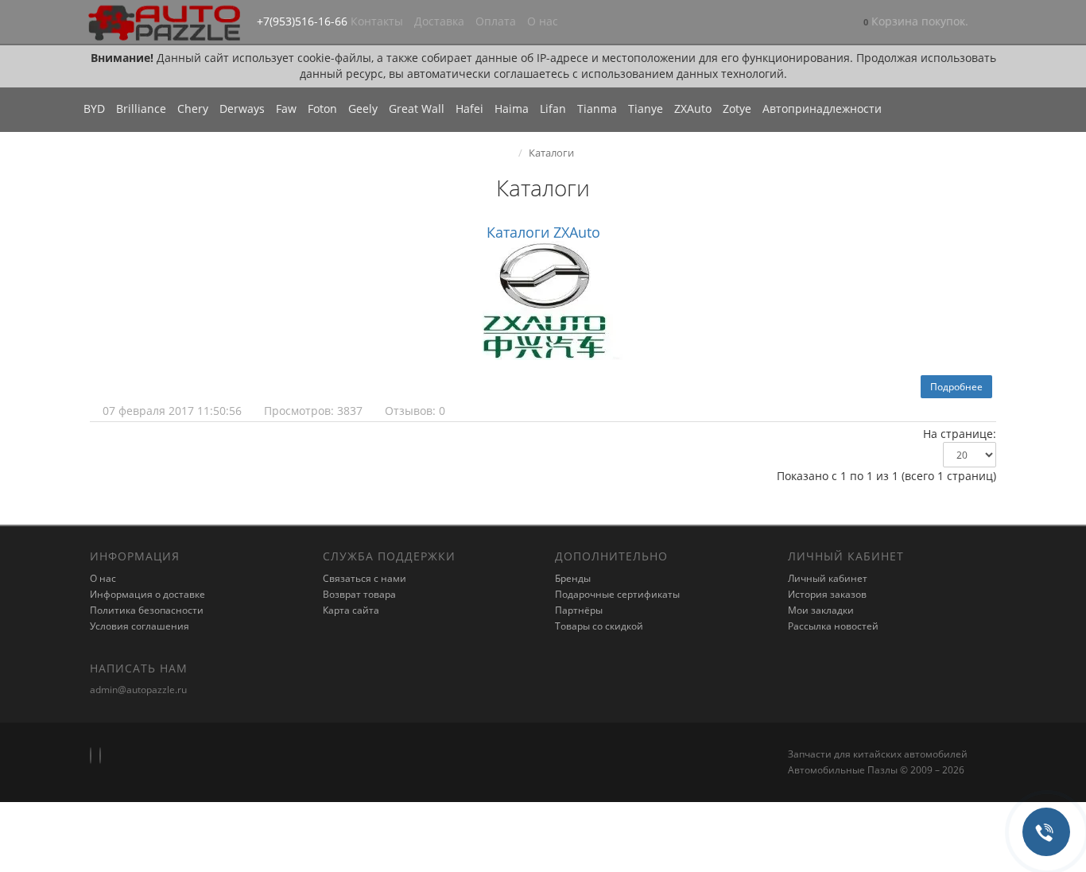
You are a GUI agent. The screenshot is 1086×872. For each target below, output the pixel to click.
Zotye (737, 108)
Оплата (495, 21)
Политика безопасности (147, 610)
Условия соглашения (139, 626)
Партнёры (579, 610)
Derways (242, 108)
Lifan (553, 108)
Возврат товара (359, 594)
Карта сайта (351, 610)
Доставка (439, 21)
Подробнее (956, 386)
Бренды (573, 578)
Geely (363, 108)
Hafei (469, 108)
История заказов (827, 594)
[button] (915, 22)
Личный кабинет (827, 578)
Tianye (645, 108)
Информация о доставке (147, 594)
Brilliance (141, 108)
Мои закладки (821, 610)
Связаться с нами (364, 578)
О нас (542, 21)
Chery (192, 108)
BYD (94, 108)
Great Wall (416, 108)
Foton (322, 108)
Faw (286, 108)
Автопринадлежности (822, 108)
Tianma (597, 108)
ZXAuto (693, 108)
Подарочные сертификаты (617, 594)
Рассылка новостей (833, 626)
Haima (512, 108)
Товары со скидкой (599, 626)
